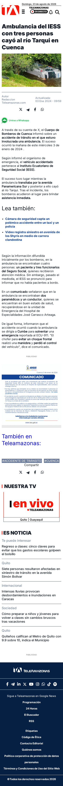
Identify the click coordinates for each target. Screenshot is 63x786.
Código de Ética (31, 737)
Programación (32, 702)
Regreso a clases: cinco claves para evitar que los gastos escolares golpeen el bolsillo (31, 550)
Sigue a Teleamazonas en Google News (31, 696)
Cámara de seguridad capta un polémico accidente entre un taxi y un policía (32, 222)
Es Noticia (17, 533)
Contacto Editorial (31, 743)
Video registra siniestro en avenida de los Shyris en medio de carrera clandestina (32, 235)
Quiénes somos (31, 749)
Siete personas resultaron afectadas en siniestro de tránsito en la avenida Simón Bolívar (31, 572)
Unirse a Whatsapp (19, 120)
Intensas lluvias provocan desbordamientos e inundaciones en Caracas (29, 595)
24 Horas (31, 708)
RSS (31, 721)
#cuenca (51, 461)
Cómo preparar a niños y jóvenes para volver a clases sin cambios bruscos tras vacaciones (30, 617)
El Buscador (31, 714)
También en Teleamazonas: (21, 439)
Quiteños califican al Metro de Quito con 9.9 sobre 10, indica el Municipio (31, 638)
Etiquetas (32, 730)
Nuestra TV (19, 486)
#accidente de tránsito (21, 461)
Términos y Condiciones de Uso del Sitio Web (32, 768)
